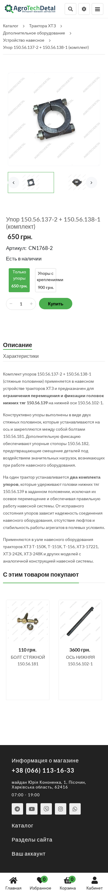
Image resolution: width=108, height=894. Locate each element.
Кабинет (94, 887)
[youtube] (32, 809)
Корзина (68, 883)
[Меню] (98, 9)
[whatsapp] (75, 809)
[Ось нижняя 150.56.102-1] (80, 621)
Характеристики (21, 356)
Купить (55, 303)
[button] (91, 182)
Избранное (40, 883)
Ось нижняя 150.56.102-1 (80, 660)
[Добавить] (31, 304)
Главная (13, 887)
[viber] (46, 809)
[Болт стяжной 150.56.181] (28, 621)
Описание (17, 344)
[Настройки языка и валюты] (84, 9)
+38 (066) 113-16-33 (43, 770)
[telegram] (17, 809)
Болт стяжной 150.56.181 (28, 660)
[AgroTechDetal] (30, 8)
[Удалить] (10, 304)
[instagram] (60, 809)
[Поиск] (70, 9)
